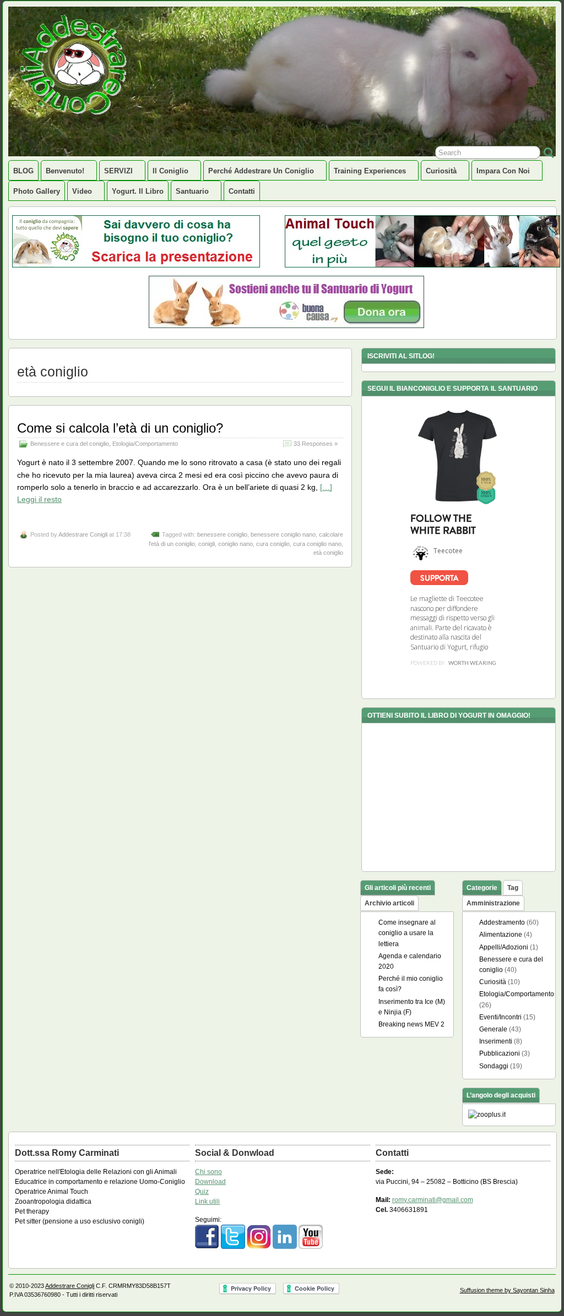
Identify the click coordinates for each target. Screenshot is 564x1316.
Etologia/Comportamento (145, 443)
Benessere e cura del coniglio (69, 443)
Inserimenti (495, 1041)
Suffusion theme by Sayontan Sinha (507, 1290)
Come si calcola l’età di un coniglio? (120, 428)
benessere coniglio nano (283, 534)
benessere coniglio (222, 534)
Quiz (202, 1191)
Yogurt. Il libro (138, 191)
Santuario (192, 191)
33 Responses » (316, 443)
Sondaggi (493, 1066)
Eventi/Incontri (500, 1017)
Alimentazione (500, 934)
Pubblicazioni (499, 1053)
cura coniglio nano (317, 543)
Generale (493, 1029)
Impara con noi (503, 171)
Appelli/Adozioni (503, 947)
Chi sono (208, 1172)
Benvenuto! (65, 171)
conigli (206, 543)
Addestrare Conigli (82, 534)
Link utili (207, 1201)
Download (210, 1182)
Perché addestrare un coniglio (261, 171)
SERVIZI (118, 171)
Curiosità (441, 171)
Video (82, 191)
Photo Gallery (36, 191)
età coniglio (328, 552)
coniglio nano (235, 543)
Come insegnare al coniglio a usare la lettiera (407, 933)
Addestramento (502, 922)
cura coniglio (273, 543)
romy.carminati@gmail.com (432, 1200)
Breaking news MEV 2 (411, 1024)
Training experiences (370, 171)
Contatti (242, 191)
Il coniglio (170, 171)
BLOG (23, 171)
